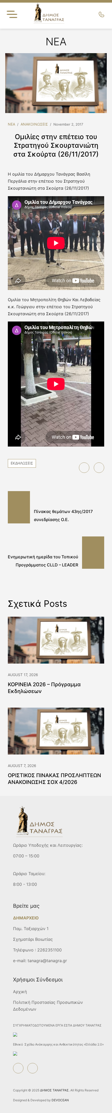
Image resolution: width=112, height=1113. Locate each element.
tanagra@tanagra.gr (47, 960)
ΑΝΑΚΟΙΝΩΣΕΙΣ (34, 124)
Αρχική (20, 991)
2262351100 (49, 950)
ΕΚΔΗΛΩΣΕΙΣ (22, 463)
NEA (11, 124)
